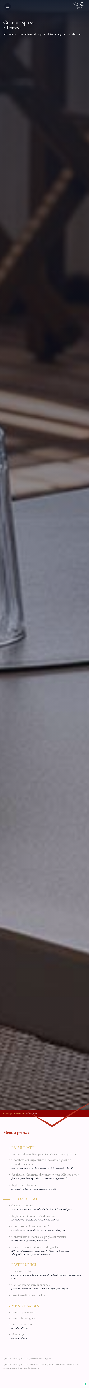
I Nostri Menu (19, 1114)
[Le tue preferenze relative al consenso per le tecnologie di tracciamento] (85, 1384)
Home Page (7, 1114)
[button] (7, 6)
